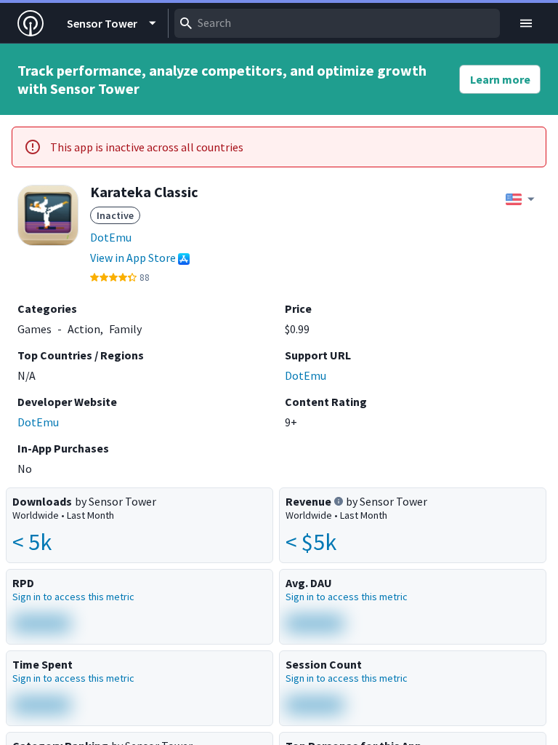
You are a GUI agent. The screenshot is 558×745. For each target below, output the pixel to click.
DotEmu (111, 237)
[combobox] (337, 23)
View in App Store (133, 257)
